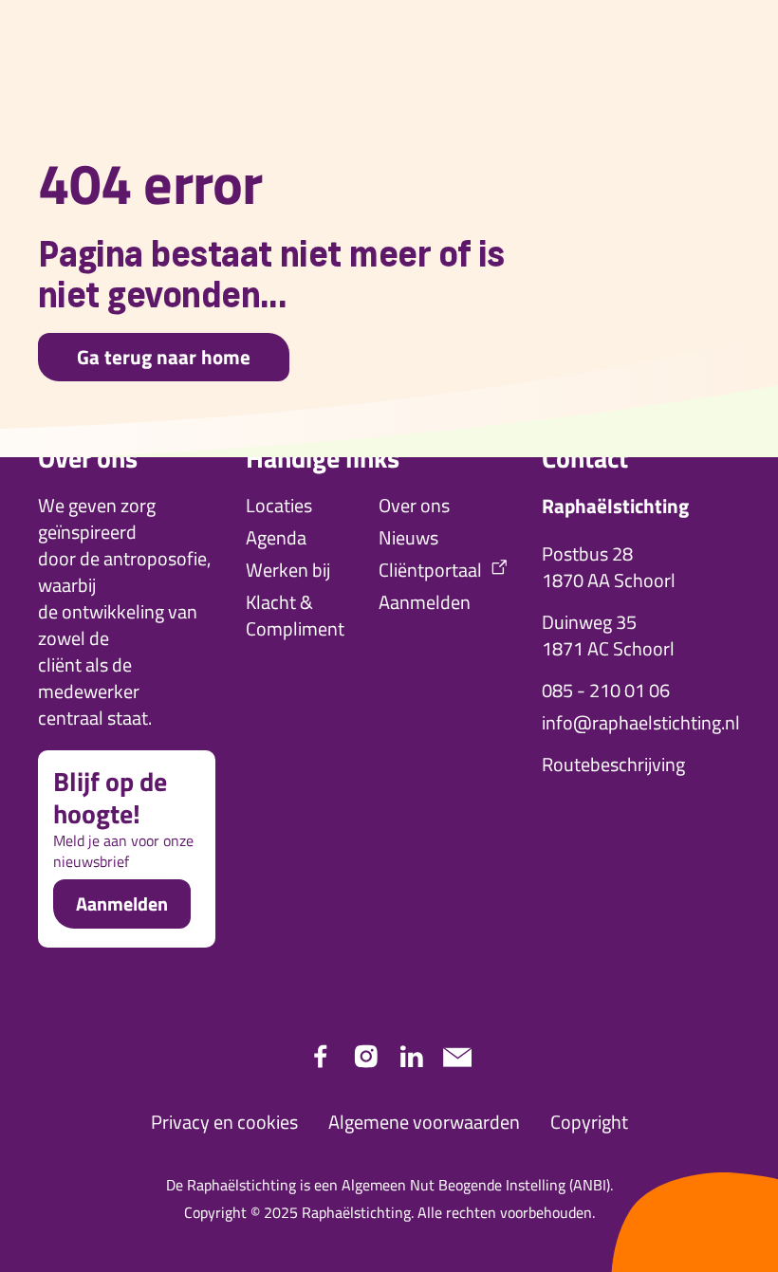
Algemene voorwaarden (424, 1122)
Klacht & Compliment (295, 615)
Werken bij (288, 570)
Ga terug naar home (163, 356)
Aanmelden (122, 903)
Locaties (279, 505)
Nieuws (408, 538)
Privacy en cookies (224, 1122)
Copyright (589, 1122)
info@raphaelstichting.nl (641, 723)
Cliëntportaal (430, 570)
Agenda (276, 538)
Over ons (414, 505)
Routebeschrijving (613, 764)
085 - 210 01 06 (606, 690)
